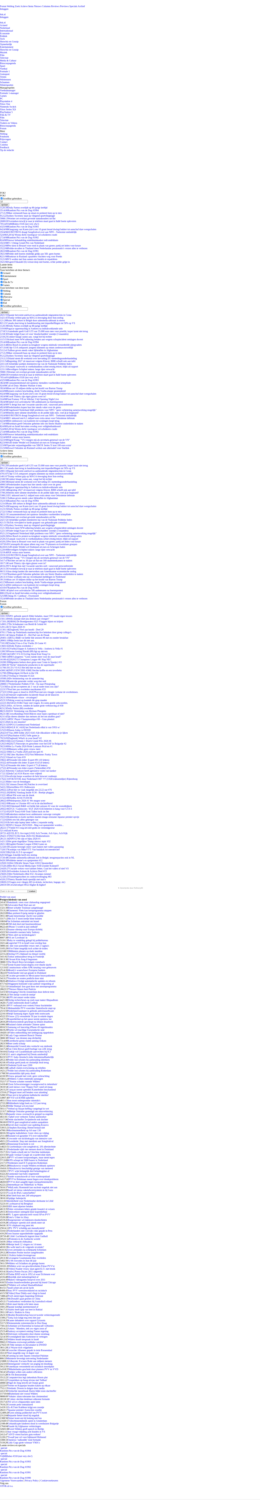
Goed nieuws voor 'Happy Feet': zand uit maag (30, 1087)
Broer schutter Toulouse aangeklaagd (25, 907)
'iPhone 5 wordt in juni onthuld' (23, 926)
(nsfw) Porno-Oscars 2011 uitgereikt (25, 1271)
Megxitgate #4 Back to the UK (19, 673)
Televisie (4, 58)
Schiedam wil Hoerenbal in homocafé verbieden (31, 1326)
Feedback (4, 147)
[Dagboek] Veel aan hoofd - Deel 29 (21, 629)
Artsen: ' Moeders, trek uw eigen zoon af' (27, 1328)
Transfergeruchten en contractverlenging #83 (25, 876)
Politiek (3, 36)
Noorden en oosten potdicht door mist (26, 978)
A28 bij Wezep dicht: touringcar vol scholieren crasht (28, 234)
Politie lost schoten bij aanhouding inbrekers (29, 1059)
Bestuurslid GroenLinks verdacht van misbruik (30, 1046)
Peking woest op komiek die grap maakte (23, 700)
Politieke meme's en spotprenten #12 (21, 860)
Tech (2, 39)
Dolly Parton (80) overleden (16, 708)
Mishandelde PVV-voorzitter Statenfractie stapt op (32, 1008)
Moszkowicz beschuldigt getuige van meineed (31, 1168)
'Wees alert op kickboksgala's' (22, 935)
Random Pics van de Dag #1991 (19, 251)
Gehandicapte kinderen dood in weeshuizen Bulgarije (33, 1423)
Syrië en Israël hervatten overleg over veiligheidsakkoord (30, 426)
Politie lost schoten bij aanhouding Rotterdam (29, 1070)
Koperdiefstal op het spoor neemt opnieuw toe (30, 1019)
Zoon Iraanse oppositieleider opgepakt (25, 1233)
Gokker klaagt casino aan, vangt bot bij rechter (26, 336)
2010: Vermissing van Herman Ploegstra (23, 711)
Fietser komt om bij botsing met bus (25, 1418)
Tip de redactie (7, 150)
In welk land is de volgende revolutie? (26, 1247)
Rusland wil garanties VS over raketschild (28, 1135)
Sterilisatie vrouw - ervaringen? (18, 697)
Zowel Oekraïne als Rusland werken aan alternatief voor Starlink (34, 448)
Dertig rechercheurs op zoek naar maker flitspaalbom (33, 1000)
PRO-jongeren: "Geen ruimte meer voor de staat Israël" (31, 656)
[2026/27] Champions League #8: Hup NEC (25, 659)
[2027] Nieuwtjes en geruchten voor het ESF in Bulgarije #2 (33, 743)
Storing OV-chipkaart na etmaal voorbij (26, 954)
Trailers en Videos (8, 123)
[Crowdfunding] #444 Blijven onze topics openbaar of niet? (32, 713)
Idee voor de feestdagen (15, 781)
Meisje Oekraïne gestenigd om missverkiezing (31, 1111)
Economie (5, 33)
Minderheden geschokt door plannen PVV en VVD (33, 1369)
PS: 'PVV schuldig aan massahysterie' (27, 1228)
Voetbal (3, 68)
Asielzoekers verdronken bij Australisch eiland (30, 1301)
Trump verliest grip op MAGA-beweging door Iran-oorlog (31, 317)
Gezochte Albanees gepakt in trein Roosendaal (30, 1350)
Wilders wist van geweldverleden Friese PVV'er (32, 1266)
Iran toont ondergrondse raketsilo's (24, 1100)
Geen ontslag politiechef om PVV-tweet (28, 1412)
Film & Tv (8, 282)
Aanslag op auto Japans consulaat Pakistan (28, 1355)
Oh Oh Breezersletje (17, 1374)
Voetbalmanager (7, 90)
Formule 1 (5, 71)
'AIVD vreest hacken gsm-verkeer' (24, 1434)
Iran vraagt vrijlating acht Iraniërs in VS (26, 1431)
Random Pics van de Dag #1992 (19, 237)
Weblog (10, 6)
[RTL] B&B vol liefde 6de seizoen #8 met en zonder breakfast (34, 637)
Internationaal (6, 30)
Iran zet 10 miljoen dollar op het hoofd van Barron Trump (31, 388)
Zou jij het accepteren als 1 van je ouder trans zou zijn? (29, 686)
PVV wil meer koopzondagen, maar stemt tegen (32, 1157)
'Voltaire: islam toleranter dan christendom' (28, 1396)
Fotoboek (4, 136)
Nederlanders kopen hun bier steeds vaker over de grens (30, 407)
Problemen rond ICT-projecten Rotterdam (27, 1163)
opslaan (4, 205)
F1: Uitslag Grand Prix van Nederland (22, 243)
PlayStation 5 (6, 112)
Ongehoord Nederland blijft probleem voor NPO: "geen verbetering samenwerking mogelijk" (48, 410)
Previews (64, 6)
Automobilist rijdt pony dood (21, 1073)
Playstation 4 (6, 101)
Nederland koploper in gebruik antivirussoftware (31, 1011)
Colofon (4, 144)
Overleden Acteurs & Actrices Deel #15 (23, 871)
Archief (81, 6)
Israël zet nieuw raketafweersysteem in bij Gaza (30, 1190)
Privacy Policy (32, 1480)
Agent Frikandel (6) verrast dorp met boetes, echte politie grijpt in (35, 262)
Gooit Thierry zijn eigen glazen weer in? (23, 396)
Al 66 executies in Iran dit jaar (22, 1260)
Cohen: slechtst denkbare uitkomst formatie (29, 1399)
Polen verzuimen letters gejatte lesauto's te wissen (31, 1209)
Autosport (4, 74)
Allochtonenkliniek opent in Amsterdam (28, 1421)
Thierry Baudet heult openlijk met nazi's (23, 879)
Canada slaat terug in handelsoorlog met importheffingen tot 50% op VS (37, 323)
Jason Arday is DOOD (15, 730)
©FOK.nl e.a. (6, 1486)
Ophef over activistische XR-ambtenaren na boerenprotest (31, 402)
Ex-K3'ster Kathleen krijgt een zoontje (26, 1407)
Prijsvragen (5, 139)
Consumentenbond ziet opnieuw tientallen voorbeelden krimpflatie (35, 383)
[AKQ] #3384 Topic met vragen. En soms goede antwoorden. (34, 703)
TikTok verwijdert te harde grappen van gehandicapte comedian (33, 522)
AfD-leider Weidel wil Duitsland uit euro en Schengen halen (32, 442)
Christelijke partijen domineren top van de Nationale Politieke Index (36, 364)
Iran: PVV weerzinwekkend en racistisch (27, 1290)
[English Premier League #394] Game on (23, 844)
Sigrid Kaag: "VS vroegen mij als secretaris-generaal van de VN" (35, 440)
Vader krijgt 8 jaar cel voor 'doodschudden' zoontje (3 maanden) (34, 334)
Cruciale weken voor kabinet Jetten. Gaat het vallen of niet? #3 (34, 868)
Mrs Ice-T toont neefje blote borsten (25, 918)
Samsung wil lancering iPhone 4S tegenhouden (30, 1027)
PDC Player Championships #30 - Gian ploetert (27, 719)
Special (6, 300)
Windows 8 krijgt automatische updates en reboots (31, 981)
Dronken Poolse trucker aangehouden (26, 1252)
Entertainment (6, 47)
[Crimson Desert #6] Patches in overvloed (24, 784)
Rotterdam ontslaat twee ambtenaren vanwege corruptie (30, 814)
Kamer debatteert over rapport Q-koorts (26, 1320)
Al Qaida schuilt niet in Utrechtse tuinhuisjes (29, 1152)
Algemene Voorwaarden (11, 1480)
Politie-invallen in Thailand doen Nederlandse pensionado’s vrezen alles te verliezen (43, 248)
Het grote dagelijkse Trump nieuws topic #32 (25, 841)
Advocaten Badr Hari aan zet (21, 905)
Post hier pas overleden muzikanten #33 (23, 689)
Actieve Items (26, 6)
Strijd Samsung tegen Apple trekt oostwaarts (29, 1013)
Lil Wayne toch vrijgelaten (20, 1347)
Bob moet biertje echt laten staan (23, 1304)
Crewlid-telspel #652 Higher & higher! (23, 885)
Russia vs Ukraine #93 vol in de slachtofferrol (26, 803)
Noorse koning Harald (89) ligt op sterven (24, 651)
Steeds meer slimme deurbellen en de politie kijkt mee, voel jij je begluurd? (39, 412)
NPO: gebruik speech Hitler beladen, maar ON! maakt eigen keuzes (36, 616)
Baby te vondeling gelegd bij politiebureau (28, 940)
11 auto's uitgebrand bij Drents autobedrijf (28, 1054)
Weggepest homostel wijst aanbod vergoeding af (31, 983)
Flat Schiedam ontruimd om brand (23, 921)
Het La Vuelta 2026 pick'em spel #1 (21, 752)
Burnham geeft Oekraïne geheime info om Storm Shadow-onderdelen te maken (41, 423)
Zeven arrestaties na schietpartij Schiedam (26, 1250)
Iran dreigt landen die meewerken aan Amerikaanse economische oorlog (38, 571)
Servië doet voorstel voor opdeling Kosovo (28, 1125)
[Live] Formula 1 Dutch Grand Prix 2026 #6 (25, 741)
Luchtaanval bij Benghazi (20, 1203)
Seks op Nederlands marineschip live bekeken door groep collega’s (35, 632)
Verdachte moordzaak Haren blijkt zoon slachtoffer (32, 1391)
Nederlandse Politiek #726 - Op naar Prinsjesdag (27, 684)
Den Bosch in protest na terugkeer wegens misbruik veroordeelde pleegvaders (41, 345)
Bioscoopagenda (8, 63)
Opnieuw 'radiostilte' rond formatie (24, 1440)
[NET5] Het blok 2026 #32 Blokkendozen (25, 836)
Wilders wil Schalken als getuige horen (26, 1263)
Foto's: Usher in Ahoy (18, 1217)
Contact (3, 142)
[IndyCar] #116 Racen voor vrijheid (21, 773)
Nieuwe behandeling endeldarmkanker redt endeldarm (29, 240)
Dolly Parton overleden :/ (16, 646)
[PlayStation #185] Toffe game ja (19, 735)
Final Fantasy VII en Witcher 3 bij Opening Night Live (29, 399)
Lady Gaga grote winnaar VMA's (24, 1442)
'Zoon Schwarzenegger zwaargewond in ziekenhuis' (32, 1084)
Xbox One (5, 104)
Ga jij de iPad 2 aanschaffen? (22, 1193)
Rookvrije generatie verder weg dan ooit (23, 681)
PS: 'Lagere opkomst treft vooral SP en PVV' (29, 1214)
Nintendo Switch (8, 106)
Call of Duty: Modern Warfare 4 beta (21, 385)
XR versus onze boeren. (15, 437)
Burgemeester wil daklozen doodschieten (27, 1220)
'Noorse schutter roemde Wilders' (24, 1081)
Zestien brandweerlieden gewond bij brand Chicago (31, 1282)
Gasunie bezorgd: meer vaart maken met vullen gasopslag (32, 847)
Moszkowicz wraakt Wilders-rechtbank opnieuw (32, 1165)
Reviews (55, 6)
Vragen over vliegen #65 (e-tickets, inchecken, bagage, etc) (32, 882)
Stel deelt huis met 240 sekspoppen (24, 1195)
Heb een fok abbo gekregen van (19, 819)
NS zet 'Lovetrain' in (17, 937)
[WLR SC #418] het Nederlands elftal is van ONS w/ (30, 727)
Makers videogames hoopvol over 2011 (26, 1279)
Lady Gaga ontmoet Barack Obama (25, 1035)
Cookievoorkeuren (49, 1480)
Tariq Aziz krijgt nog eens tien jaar (24, 1317)
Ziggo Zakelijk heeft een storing (18, 855)
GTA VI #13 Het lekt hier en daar (20, 667)
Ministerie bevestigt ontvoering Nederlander (27, 1358)
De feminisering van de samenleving (22, 678)
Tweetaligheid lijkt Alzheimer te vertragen (28, 1336)
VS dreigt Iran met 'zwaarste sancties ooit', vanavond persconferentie (36, 404)
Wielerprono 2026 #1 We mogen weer (22, 800)
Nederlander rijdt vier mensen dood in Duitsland (31, 1149)
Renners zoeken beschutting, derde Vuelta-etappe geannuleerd (33, 391)
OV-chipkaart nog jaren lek (21, 1225)
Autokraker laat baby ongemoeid (23, 1174)
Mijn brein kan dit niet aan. (17, 640)
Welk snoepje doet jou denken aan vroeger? (24, 618)
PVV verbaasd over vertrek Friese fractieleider (30, 1005)
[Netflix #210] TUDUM (16, 798)
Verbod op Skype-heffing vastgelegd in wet (28, 1108)
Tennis (3, 77)
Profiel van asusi (8, 897)
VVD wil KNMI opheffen (21, 1097)
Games (3, 96)
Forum (3, 6)
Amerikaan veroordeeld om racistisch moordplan (31, 1366)
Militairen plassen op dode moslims (25, 951)
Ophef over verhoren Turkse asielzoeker (27, 1116)
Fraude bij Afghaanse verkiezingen (24, 1426)
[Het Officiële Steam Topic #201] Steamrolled (26, 863)
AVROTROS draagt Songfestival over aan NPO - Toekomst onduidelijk (38, 232)
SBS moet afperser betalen (20, 1206)
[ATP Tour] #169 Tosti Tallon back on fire (24, 811)
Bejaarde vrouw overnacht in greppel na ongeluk (30, 1114)
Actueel (3, 25)
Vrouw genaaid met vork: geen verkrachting (29, 1076)
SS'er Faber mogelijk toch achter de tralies (28, 948)
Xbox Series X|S (8, 109)
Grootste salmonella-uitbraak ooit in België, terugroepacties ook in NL (37, 857)
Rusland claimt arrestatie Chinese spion (26, 1024)
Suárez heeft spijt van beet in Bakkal (25, 1309)
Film (2, 55)
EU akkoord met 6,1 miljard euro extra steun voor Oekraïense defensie (37, 418)
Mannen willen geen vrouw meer (20, 749)
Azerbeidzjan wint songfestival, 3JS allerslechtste (32, 1146)
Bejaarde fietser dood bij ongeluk (23, 1415)
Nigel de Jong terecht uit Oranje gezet (26, 1383)
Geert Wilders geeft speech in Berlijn (26, 1429)
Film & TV (5, 115)
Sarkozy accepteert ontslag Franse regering (28, 1331)
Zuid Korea (9, 830)
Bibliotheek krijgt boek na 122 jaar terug (27, 1103)
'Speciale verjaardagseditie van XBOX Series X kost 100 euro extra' (35, 445)
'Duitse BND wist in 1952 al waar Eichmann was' (31, 1274)
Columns (46, 6)
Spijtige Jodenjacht (17, 1198)
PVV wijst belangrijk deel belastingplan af (29, 1171)
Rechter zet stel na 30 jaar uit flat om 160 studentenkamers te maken (36, 560)
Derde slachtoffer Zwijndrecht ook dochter (28, 1119)
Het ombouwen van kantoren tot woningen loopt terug (29, 421)
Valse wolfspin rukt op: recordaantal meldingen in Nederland (32, 577)
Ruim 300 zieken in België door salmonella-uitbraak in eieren (32, 320)
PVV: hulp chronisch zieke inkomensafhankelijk (31, 1057)
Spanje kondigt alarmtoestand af (23, 1307)
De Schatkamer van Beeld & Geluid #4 (23, 624)
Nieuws (37, 6)
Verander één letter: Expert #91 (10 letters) (24, 760)
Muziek (3, 52)
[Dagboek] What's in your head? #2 (21, 738)
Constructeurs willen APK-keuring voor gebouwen (32, 967)
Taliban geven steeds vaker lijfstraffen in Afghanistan (29, 350)
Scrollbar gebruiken (12, 198)
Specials (73, 6)
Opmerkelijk (6, 44)
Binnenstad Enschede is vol (21, 1144)
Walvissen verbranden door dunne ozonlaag (28, 1334)
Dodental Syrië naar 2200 (20, 1065)
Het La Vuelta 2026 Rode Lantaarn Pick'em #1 (26, 746)
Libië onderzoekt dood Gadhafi (23, 1002)
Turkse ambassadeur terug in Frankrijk (26, 956)
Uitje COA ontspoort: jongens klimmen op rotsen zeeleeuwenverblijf (36, 347)
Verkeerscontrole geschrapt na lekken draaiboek (30, 1021)
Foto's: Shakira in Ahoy (19, 1312)
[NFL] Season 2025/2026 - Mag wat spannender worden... (32, 825)
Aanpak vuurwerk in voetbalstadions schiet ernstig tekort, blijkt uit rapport (39, 366)
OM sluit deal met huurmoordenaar (24, 924)
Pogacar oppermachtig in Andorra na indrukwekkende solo (31, 328)
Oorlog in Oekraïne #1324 (17, 675)
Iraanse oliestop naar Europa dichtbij (25, 929)
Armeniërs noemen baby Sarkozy (24, 932)
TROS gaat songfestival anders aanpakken (28, 1122)
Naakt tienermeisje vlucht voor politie (25, 916)
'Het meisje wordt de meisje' (22, 994)
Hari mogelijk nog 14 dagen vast (23, 1353)
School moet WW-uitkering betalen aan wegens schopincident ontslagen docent (41, 339)
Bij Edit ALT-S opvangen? (16, 852)
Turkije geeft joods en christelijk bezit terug (28, 1062)
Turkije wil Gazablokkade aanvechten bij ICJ (29, 1051)
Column (7, 294)
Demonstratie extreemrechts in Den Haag (27, 1323)
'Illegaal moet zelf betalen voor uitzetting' (28, 1092)
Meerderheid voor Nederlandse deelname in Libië (29, 1201)
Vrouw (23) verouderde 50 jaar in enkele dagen (30, 1016)
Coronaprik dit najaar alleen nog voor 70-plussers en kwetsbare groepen (38, 544)
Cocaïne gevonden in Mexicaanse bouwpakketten (31, 975)
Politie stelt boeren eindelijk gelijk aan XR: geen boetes (30, 253)
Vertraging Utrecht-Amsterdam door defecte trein (31, 992)
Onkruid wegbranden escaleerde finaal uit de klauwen (29, 694)
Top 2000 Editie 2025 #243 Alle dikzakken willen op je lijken (34, 732)
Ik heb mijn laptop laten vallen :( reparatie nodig (26, 822)
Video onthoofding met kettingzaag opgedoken (31, 1032)
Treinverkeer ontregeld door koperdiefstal (27, 1212)
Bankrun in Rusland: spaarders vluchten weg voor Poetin (31, 256)
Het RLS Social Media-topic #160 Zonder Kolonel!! (29, 866)
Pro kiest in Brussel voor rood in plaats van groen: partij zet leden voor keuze (40, 245)
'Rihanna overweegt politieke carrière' (26, 1342)
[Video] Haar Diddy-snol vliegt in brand (27, 1293)
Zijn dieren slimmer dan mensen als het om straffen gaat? (30, 716)
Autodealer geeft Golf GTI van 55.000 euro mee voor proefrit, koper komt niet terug (44, 331)
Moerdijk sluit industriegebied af (23, 1277)
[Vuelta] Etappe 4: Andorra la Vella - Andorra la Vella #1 (31, 648)
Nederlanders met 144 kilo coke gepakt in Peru (30, 1231)
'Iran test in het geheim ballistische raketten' (28, 1095)
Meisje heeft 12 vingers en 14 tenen (25, 1244)
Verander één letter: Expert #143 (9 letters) (24, 762)
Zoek (17, 6)
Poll (5, 303)
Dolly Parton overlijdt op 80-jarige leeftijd (23, 207)
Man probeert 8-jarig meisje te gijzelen (26, 913)
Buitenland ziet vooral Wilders (23, 1393)
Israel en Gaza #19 (13, 757)
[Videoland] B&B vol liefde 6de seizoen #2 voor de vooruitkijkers (36, 806)
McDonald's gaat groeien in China (24, 1298)
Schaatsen (4, 82)
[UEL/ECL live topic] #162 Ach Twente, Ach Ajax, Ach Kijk (34, 833)
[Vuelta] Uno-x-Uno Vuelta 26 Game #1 (23, 643)
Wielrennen (5, 79)
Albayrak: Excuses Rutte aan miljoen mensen (30, 1361)
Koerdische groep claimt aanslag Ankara (27, 1040)
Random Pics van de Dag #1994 (19, 210)
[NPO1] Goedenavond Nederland (20, 724)
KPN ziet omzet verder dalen (21, 997)
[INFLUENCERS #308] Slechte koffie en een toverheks (31, 670)
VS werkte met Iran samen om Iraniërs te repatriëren (28, 259)
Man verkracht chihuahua (20, 1241)
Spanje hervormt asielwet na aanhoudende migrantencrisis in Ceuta (35, 315)
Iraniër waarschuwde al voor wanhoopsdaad (29, 1176)
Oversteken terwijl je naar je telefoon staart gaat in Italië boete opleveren (38, 221)
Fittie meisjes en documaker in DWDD (28, 1345)
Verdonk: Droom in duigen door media (26, 1388)
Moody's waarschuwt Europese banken (26, 970)
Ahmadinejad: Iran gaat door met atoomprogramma (32, 986)
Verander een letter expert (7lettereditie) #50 (25, 768)
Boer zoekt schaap (16, 1043)
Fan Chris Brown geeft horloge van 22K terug (30, 1049)
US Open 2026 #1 (12, 627)
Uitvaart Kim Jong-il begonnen (22, 959)
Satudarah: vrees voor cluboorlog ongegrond (29, 902)
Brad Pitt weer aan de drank (17, 795)
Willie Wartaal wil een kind (21, 1106)
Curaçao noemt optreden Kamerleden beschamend (32, 1089)
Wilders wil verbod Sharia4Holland (26, 1285)
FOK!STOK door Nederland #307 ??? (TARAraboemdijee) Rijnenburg (38, 779)
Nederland (5, 28)
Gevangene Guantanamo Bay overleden (27, 1258)
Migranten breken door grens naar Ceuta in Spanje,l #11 (31, 662)
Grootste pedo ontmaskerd (20, 1404)
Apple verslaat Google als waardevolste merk (29, 1155)
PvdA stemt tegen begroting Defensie (25, 1296)
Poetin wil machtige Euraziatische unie (26, 1030)
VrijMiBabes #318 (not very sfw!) (19, 224)
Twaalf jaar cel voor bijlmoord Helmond (27, 1437)
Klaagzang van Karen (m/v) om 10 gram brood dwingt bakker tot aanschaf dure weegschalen (48, 229)
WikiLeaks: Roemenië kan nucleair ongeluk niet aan (32, 1187)
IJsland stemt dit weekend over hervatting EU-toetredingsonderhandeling (38, 358)
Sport (2, 66)
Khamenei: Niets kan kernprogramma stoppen (29, 910)
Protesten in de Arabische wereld (24, 1239)
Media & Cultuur (8, 60)
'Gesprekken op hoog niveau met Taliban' (27, 1380)
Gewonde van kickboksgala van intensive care (30, 1138)
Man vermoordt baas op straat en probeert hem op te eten (31, 213)
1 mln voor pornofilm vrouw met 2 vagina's (28, 945)
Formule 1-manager (9, 93)
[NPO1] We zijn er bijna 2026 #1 (20, 838)
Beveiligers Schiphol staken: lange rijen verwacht (27, 369)
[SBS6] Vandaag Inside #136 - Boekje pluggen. (27, 792)
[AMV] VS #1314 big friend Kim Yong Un (25, 654)
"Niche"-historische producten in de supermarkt (27, 665)
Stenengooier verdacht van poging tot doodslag (30, 1364)
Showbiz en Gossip (9, 41)
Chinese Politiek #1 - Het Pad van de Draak (24, 635)
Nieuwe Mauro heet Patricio (22, 989)
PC (1, 98)
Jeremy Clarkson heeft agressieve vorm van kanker (28, 771)
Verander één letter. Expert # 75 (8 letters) (23, 765)
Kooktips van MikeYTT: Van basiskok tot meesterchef (30, 849)
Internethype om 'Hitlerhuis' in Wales (25, 1184)
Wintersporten (6, 85)
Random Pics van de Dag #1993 (19, 226)
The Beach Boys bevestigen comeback (26, 962)
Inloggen (4, 9)
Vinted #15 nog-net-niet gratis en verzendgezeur (27, 828)
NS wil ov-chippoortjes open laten (24, 1402)
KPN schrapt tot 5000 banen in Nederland (28, 1160)
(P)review (7, 297)
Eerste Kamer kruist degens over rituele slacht (29, 964)
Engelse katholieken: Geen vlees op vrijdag (28, 1133)
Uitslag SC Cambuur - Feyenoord (19, 596)
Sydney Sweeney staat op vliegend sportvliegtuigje (27, 215)
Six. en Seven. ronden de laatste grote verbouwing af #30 (31, 705)
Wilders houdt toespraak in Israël (23, 1339)
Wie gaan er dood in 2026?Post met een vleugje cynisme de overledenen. (39, 692)
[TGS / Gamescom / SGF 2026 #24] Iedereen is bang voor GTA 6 (36, 809)
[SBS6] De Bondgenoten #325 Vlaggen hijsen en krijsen (31, 621)
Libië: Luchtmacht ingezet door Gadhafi (28, 1236)
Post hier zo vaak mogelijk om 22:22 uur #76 (26, 790)
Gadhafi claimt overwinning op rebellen (27, 1068)
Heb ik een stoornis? (13, 722)
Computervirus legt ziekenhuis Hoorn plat (28, 1377)
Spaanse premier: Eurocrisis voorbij (25, 1410)
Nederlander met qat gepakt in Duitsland (27, 973)
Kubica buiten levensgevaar (22, 1255)
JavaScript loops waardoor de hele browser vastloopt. (28, 776)
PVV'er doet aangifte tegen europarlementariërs (30, 1182)
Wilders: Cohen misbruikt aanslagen (26, 1078)
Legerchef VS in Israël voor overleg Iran (27, 943)
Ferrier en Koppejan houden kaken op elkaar (29, 1385)
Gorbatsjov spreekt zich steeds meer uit (26, 1222)
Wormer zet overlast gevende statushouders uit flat (27, 218)
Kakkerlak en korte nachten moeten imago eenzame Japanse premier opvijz (39, 817)
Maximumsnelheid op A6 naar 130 (24, 1130)
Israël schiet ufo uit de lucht (21, 1288)
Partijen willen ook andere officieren (25, 1372)
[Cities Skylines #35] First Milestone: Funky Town (28, 754)
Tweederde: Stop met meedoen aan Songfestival (30, 1141)
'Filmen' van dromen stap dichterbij (24, 1038)
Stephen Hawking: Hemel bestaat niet (27, 1127)
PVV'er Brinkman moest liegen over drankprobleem (33, 1179)
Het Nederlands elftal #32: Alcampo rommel (25, 874)
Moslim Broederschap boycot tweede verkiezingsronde (34, 1315)
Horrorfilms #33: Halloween (17, 787)
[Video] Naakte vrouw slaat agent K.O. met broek (31, 1269)
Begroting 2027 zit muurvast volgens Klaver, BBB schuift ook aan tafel (37, 361)
